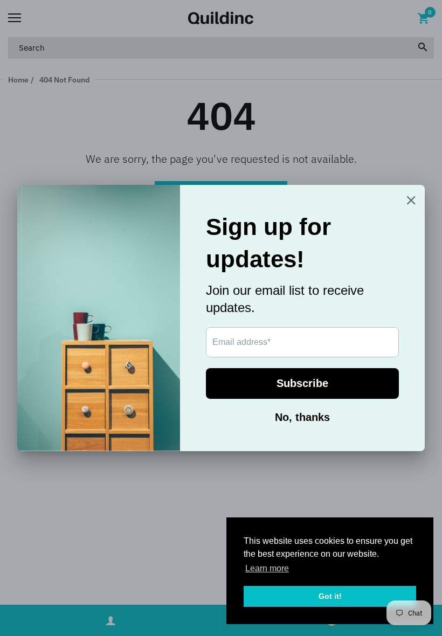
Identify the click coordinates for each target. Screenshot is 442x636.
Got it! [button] (330, 596)
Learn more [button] (267, 568)
